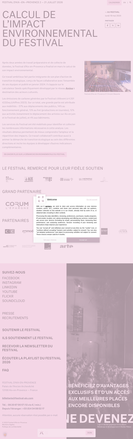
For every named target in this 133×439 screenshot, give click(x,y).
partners (48, 206)
